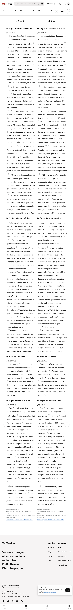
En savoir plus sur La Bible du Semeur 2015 (19, 520)
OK (68, 590)
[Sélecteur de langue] (60, 4)
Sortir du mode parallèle (69, 11)
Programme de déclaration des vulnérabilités (15, 596)
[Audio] (56, 11)
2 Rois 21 (4, 10)
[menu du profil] (67, 4)
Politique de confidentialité (10, 594)
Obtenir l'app (51, 3)
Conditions (23, 594)
